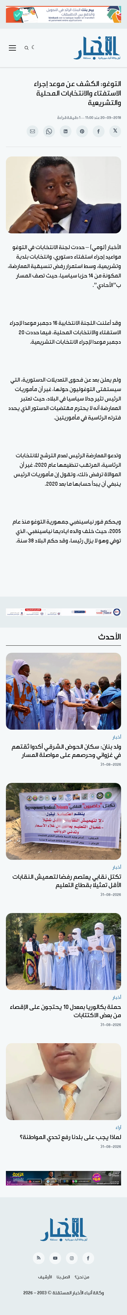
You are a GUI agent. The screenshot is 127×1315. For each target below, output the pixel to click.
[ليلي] (33, 48)
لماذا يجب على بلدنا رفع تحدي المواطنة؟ (70, 1137)
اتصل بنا (63, 1277)
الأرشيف (45, 1277)
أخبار (117, 737)
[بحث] (26, 48)
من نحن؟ (82, 1277)
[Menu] (12, 48)
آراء (118, 1127)
